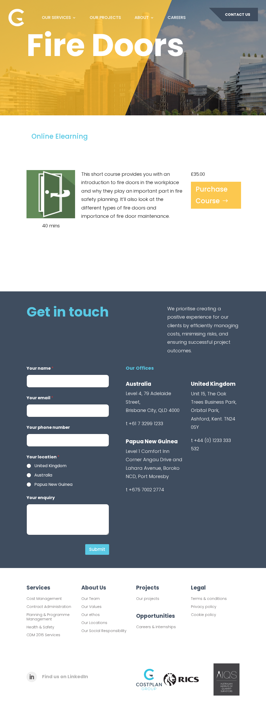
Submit (97, 549)
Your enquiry (40, 497)
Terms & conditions (209, 598)
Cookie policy (203, 614)
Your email (39, 397)
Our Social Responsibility (104, 630)
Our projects (147, 598)
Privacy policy (203, 606)
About (142, 17)
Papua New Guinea (53, 484)
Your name (40, 368)
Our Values (91, 606)
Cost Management (44, 598)
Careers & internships (156, 626)
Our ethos (90, 614)
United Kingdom (50, 466)
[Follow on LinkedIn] (31, 677)
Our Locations (94, 622)
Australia (43, 475)
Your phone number (48, 427)
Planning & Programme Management (48, 617)
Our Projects (105, 17)
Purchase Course (212, 195)
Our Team (90, 598)
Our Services (56, 17)
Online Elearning (59, 136)
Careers (177, 17)
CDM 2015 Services (43, 634)
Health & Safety (40, 627)
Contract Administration (48, 606)
